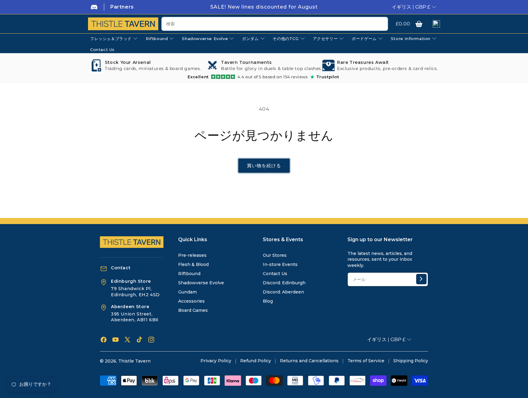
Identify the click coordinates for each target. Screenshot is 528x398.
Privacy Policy (215, 360)
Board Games (193, 310)
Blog (268, 301)
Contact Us (275, 273)
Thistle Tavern (134, 361)
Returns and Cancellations (309, 360)
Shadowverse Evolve (201, 283)
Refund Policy (255, 360)
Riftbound (189, 273)
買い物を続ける (264, 165)
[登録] (421, 279)
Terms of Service (365, 360)
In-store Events (280, 264)
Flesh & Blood (193, 264)
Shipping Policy (410, 360)
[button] (419, 24)
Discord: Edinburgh (284, 283)
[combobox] (275, 24)
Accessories (191, 301)
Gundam (187, 292)
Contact (120, 268)
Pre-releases (192, 255)
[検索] (381, 24)
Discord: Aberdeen (283, 292)
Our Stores (275, 255)
